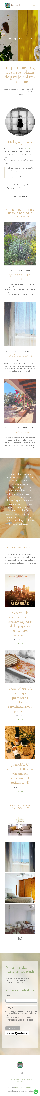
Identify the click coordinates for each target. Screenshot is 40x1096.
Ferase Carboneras (23, 1088)
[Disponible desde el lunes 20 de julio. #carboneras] (20, 919)
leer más (20, 643)
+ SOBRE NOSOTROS (20, 196)
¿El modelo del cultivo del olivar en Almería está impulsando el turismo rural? (20, 774)
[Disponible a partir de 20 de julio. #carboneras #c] (20, 888)
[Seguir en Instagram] (20, 938)
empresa (28, 148)
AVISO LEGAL (20, 1081)
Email (8, 995)
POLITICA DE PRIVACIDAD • (13, 1079)
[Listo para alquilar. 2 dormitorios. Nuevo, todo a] (20, 826)
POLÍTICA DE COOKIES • (28, 1079)
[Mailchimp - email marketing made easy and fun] (17, 1035)
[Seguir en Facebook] (18, 1073)
